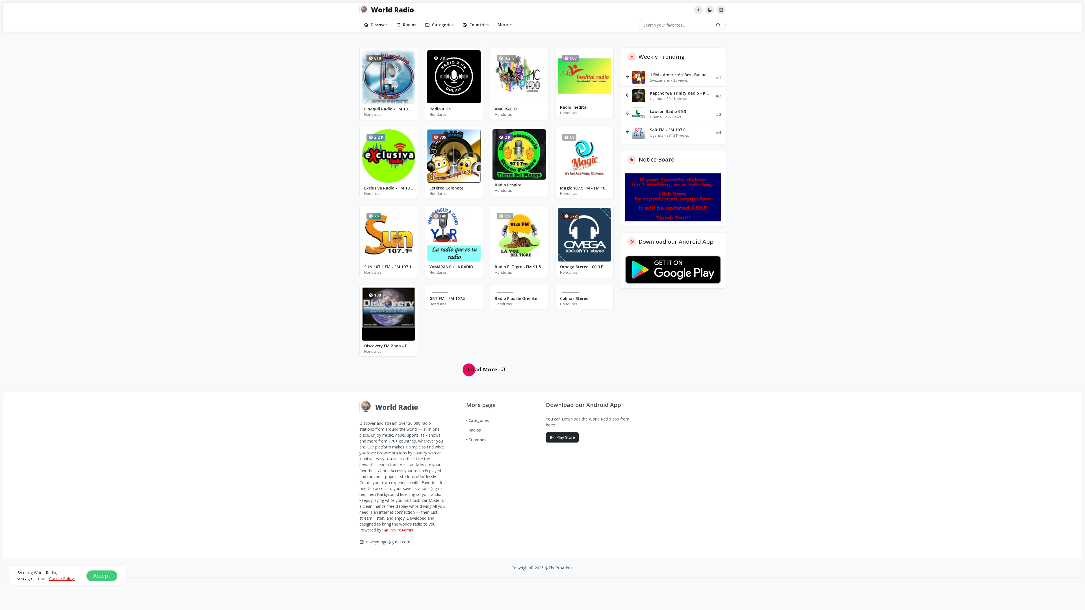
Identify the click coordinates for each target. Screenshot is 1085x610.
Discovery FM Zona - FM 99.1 (388, 345)
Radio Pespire (508, 185)
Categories (442, 24)
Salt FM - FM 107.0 (667, 129)
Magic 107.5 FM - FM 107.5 (584, 188)
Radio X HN (440, 109)
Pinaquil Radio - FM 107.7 (388, 109)
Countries (479, 24)
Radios (409, 24)
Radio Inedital (574, 107)
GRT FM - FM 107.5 (447, 298)
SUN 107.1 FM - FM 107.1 (387, 266)
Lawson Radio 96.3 (668, 111)
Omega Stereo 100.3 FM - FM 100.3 (584, 266)
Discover (379, 24)
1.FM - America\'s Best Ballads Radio (680, 74)
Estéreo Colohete (446, 188)
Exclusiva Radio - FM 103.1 (388, 188)
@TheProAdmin (398, 530)
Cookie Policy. (62, 578)
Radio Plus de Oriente (516, 298)
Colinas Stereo (574, 298)
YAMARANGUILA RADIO (451, 266)
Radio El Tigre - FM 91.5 (518, 266)
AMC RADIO (506, 109)
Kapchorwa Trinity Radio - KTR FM (680, 93)
